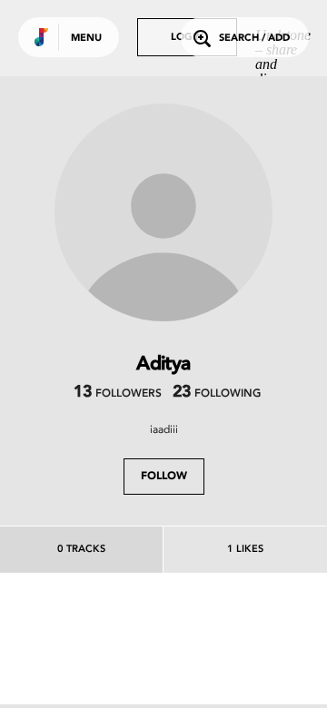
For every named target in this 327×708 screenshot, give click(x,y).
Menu (86, 39)
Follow (164, 476)
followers (118, 393)
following (217, 393)
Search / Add (254, 39)
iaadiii (164, 429)
